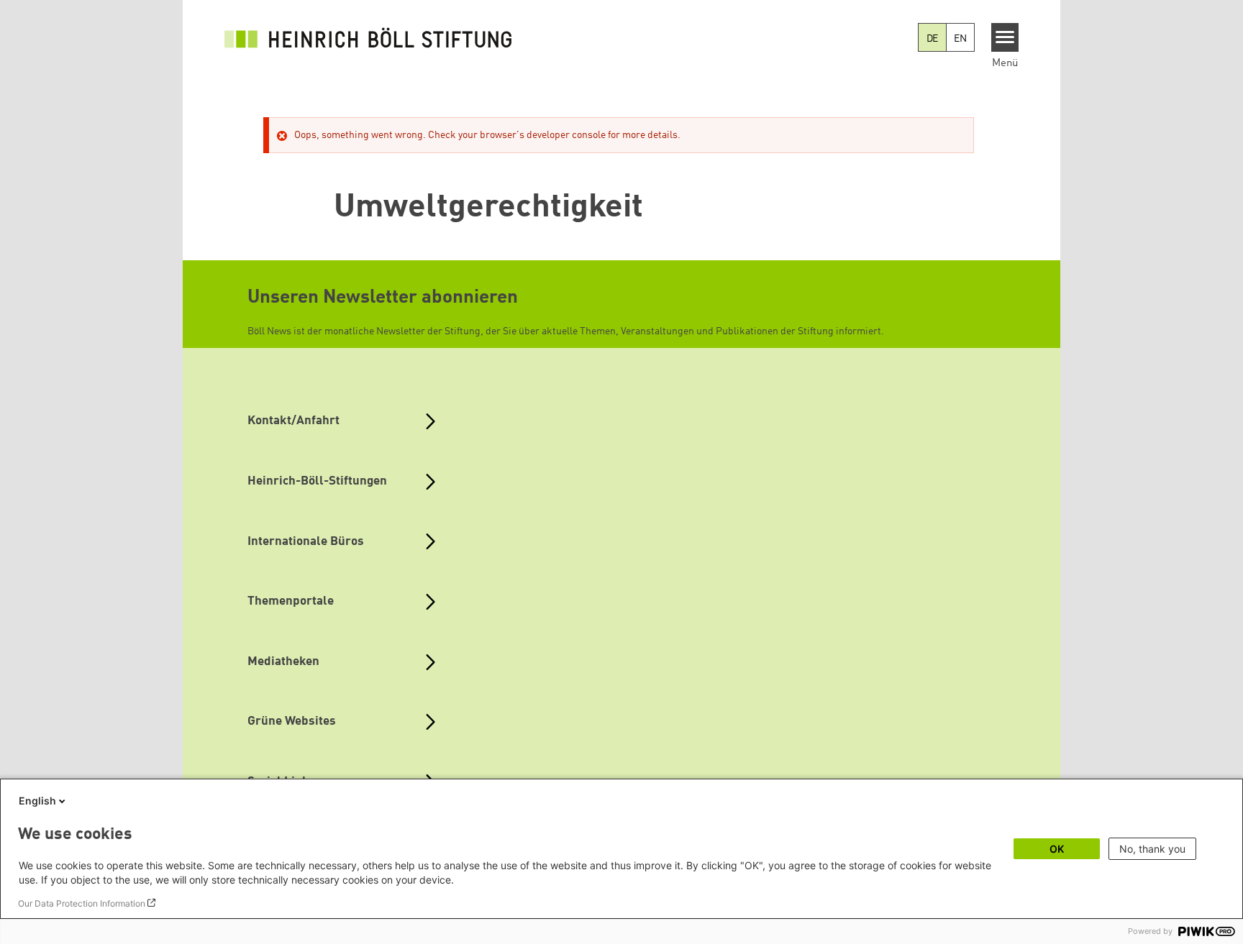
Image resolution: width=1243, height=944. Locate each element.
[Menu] (1005, 37)
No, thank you (1152, 849)
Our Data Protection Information (81, 903)
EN (960, 39)
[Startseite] (368, 37)
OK (1057, 849)
